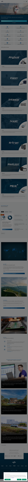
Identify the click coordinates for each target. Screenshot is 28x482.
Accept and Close (24, 479)
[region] (15, 476)
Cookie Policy (12, 477)
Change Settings (7, 479)
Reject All (19, 479)
